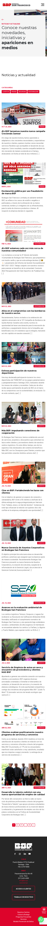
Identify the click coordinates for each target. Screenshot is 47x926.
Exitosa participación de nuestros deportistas (19, 372)
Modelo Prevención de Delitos (23, 921)
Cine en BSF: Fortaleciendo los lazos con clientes (23, 491)
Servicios (23, 919)
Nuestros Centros (23, 912)
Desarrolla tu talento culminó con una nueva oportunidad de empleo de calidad (23, 793)
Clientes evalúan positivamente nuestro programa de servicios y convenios (22, 733)
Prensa (13, 91)
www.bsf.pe (23, 883)
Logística (6, 91)
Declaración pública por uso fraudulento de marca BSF (22, 192)
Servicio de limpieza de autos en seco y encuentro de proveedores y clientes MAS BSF (22, 669)
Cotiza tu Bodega (24, 914)
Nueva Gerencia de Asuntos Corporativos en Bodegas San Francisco (23, 548)
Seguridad (22, 91)
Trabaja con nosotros (23, 897)
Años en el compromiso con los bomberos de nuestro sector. (23, 312)
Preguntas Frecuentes (23, 917)
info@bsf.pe (23, 880)
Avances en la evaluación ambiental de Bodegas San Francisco (22, 608)
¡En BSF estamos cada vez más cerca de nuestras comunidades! (22, 249)
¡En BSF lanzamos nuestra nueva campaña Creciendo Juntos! (23, 132)
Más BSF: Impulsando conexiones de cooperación (20, 431)
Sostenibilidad (33, 91)
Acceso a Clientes (23, 889)
